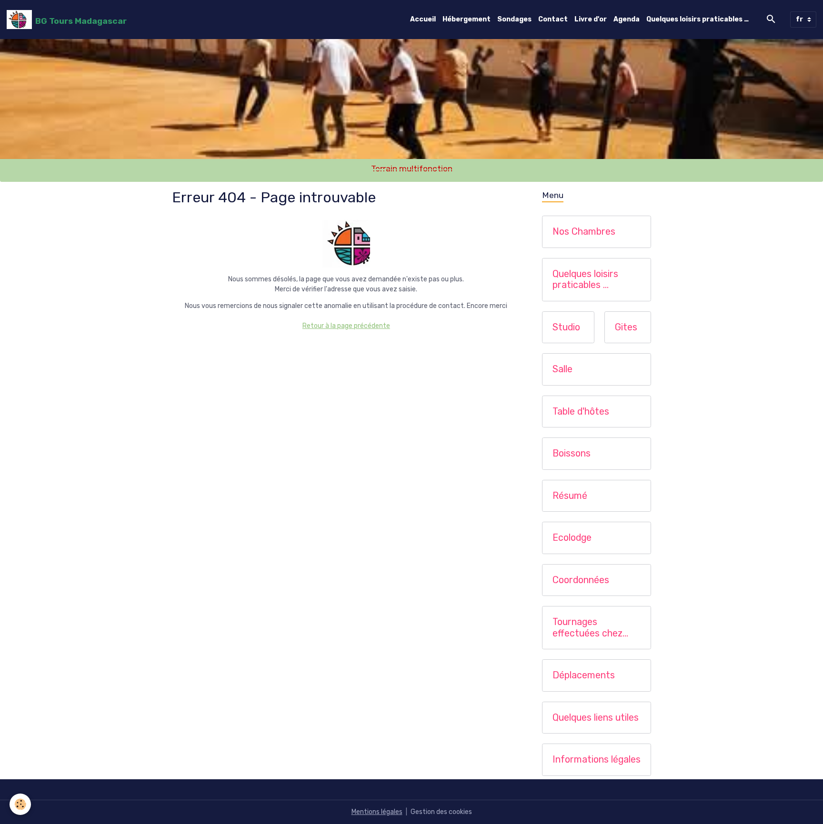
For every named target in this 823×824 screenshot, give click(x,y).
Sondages (514, 19)
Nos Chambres (583, 231)
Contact (553, 19)
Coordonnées (580, 580)
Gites (626, 327)
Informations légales (596, 759)
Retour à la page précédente (346, 326)
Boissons (571, 453)
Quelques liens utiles (595, 717)
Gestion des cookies (441, 812)
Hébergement (466, 19)
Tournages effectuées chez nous (587, 627)
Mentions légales (376, 812)
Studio (566, 327)
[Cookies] (20, 804)
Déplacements (583, 675)
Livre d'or (590, 19)
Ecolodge (572, 537)
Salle (562, 369)
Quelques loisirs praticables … (697, 19)
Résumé (569, 495)
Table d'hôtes (580, 411)
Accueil (423, 19)
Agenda (626, 19)
